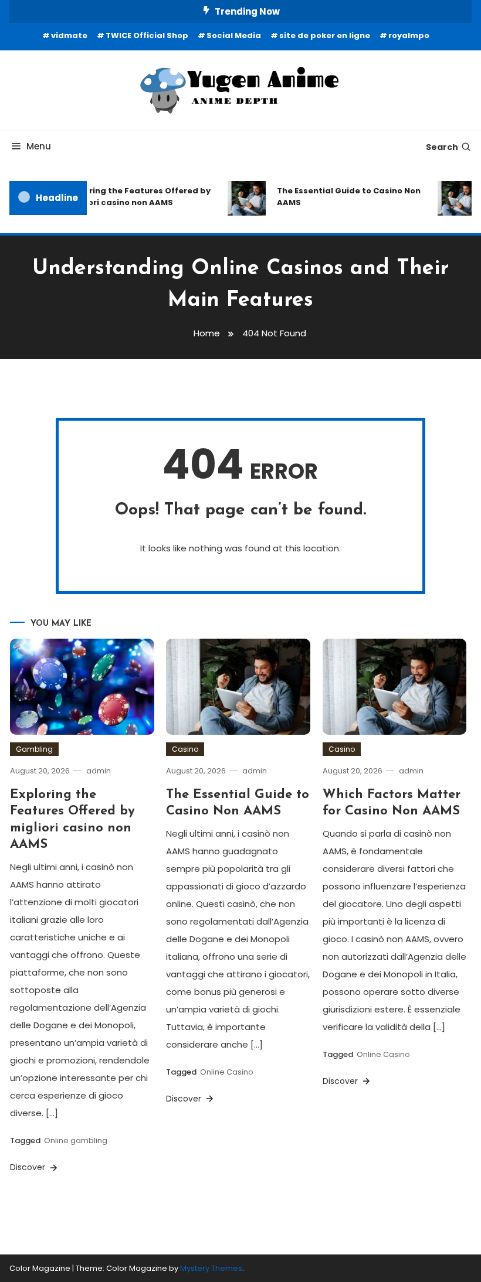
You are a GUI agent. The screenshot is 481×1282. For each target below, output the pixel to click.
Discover (29, 1167)
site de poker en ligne (324, 35)
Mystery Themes (211, 1268)
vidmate (69, 35)
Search (442, 147)
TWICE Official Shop (147, 35)
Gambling (34, 749)
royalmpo (408, 35)
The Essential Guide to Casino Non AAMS (344, 196)
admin (98, 770)
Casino (185, 749)
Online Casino (226, 1072)
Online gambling (75, 1140)
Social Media (233, 35)
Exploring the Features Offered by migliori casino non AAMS (134, 196)
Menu (38, 146)
